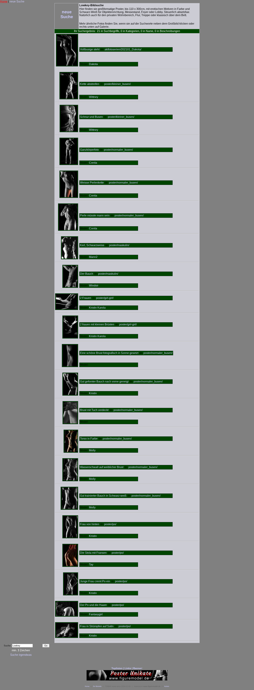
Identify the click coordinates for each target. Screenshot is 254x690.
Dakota (93, 64)
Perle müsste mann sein (95, 215)
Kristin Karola (97, 307)
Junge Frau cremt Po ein (95, 581)
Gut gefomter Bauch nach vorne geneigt (104, 381)
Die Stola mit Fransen (93, 552)
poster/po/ (110, 524)
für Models (97, 686)
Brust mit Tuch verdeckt (94, 410)
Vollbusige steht (90, 49)
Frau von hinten (89, 524)
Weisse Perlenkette (92, 182)
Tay (91, 564)
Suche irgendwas (21, 654)
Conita (93, 162)
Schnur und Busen (91, 116)
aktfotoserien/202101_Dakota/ (123, 49)
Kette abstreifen (89, 84)
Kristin (93, 393)
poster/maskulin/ (119, 245)
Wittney (93, 96)
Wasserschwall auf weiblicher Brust (101, 467)
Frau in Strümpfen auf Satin (97, 626)
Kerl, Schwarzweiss (92, 245)
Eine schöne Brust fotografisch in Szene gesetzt (109, 352)
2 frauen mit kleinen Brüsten (97, 324)
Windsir (93, 285)
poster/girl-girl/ (105, 297)
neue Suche (17, 1)
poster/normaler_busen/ (118, 149)
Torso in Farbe (89, 438)
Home (3, 1)
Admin (166, 686)
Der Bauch (87, 273)
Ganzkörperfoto (89, 149)
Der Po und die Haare (93, 605)
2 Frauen (86, 297)
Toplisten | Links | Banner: (127, 668)
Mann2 (93, 256)
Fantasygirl (96, 614)
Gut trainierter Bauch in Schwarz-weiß (103, 495)
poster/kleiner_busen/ (117, 84)
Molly (92, 450)
